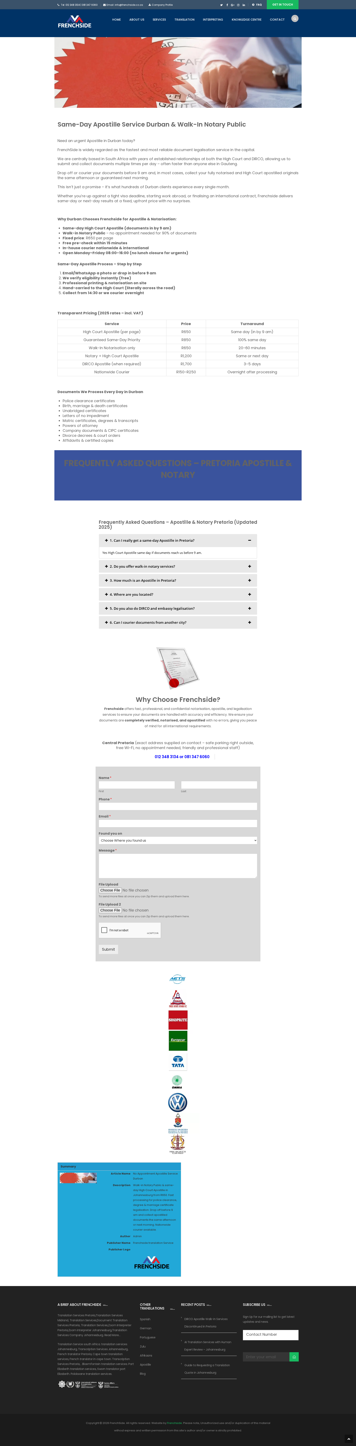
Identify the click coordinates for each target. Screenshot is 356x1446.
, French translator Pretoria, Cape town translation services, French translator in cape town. (92, 1354)
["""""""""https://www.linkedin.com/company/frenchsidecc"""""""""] (244, 5)
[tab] (178, 540)
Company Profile (162, 5)
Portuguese (147, 1337)
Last (183, 791)
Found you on (110, 834)
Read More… (112, 1335)
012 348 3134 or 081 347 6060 (182, 757)
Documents (68, 391)
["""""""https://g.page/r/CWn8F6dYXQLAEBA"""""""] (232, 5)
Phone (105, 799)
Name (105, 778)
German (145, 1328)
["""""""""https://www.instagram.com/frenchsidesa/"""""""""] (238, 5)
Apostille (145, 1365)
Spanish (145, 1319)
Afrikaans (146, 1355)
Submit (108, 949)
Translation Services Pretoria (76, 1315)
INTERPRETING (213, 20)
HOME (116, 20)
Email (105, 816)
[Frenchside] (74, 21)
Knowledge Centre (246, 20)
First (101, 791)
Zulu (142, 1346)
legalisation (204, 149)
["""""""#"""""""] (227, 5)
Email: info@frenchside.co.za (125, 5)
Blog (142, 1374)
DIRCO (257, 158)
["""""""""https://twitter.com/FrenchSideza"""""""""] (221, 5)
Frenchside (111, 219)
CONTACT (277, 20)
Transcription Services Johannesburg (103, 1349)
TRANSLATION (184, 20)
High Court (232, 158)
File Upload (108, 884)
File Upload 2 (110, 904)
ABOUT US (136, 20)
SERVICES (159, 20)
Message (108, 850)
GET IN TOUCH (282, 4)
